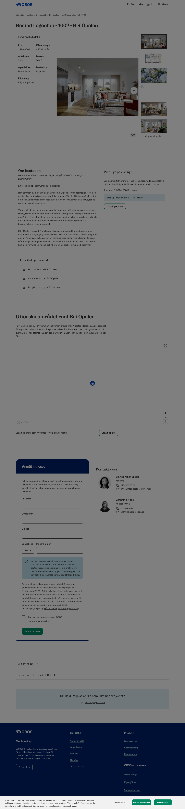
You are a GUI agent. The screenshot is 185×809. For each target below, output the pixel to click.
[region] (92, 802)
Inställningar (120, 802)
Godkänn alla (162, 802)
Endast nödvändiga (141, 802)
